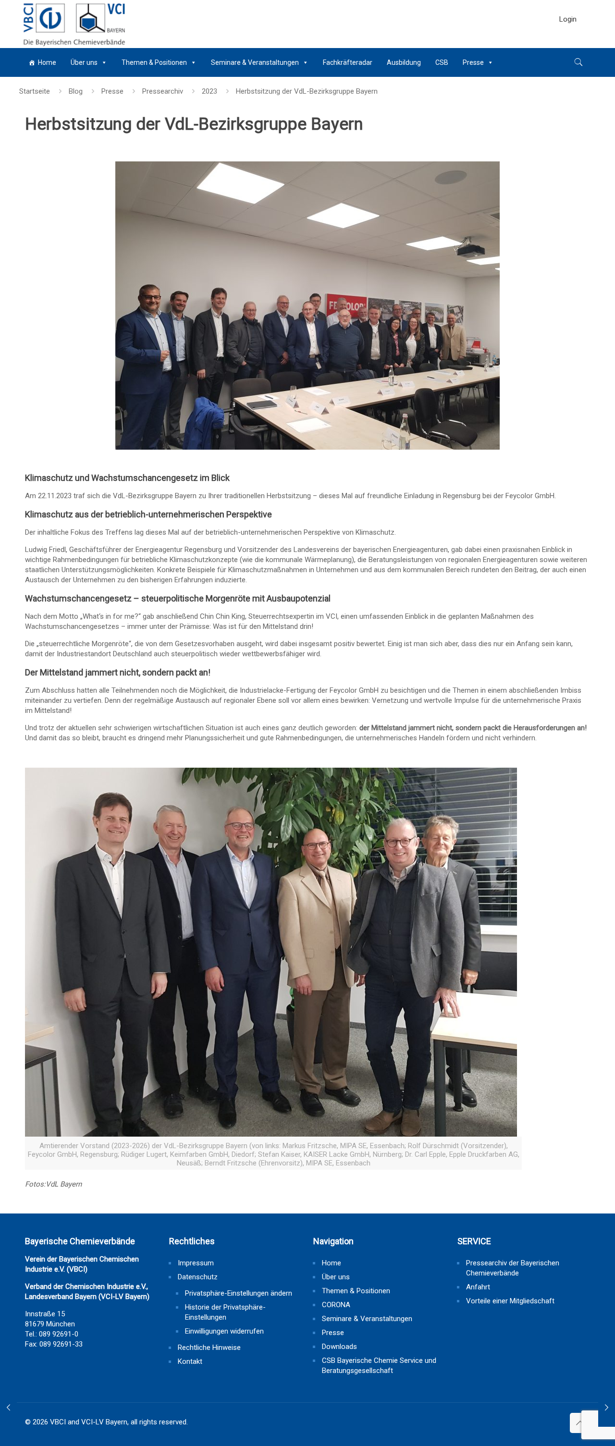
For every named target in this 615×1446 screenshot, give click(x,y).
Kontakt (190, 1361)
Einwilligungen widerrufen (224, 1331)
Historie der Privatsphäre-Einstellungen (225, 1312)
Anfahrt (478, 1287)
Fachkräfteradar (347, 62)
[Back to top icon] (580, 1423)
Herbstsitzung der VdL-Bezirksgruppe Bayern (307, 91)
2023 (209, 91)
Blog (76, 91)
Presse (473, 62)
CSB (441, 62)
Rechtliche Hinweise (209, 1347)
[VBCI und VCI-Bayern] (73, 24)
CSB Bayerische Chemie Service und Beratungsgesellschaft (379, 1365)
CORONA (336, 1304)
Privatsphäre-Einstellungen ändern (238, 1293)
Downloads (339, 1346)
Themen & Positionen (154, 62)
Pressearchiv (162, 91)
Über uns (84, 62)
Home (47, 62)
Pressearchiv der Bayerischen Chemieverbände (512, 1268)
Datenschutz (198, 1277)
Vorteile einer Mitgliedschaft (510, 1301)
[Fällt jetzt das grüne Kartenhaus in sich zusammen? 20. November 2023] (8, 1407)
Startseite (34, 91)
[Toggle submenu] (568, 43)
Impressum (196, 1263)
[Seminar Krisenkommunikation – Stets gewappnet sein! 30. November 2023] (606, 1407)
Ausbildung (404, 62)
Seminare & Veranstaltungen (255, 62)
